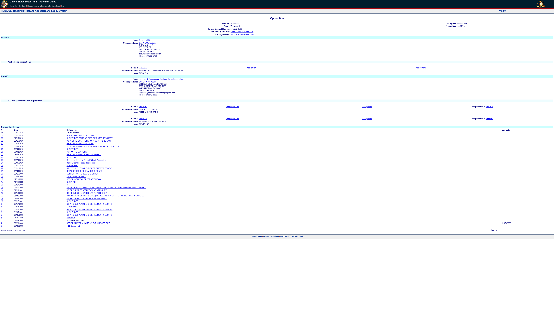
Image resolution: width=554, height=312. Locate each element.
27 (2, 155)
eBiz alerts (52, 6)
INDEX (260, 236)
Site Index (17, 6)
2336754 (489, 119)
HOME (254, 236)
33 (2, 138)
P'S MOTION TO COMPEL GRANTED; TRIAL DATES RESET (93, 146)
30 (2, 146)
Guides (30, 6)
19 (2, 176)
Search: (494, 230)
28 (2, 152)
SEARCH (266, 236)
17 (2, 182)
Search (24, 6)
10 (2, 201)
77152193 (143, 68)
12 (2, 196)
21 (2, 171)
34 (2, 135)
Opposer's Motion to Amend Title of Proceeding (86, 160)
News (58, 6)
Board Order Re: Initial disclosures (81, 163)
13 (2, 193)
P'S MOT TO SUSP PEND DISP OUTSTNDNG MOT (89, 141)
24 (2, 163)
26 (2, 157)
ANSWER (71, 218)
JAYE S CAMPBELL (147, 82)
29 (2, 149)
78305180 (143, 107)
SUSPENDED (72, 149)
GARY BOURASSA (147, 43)
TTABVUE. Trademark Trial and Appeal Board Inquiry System (34, 11)
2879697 (489, 107)
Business (44, 6)
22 (2, 168)
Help (62, 6)
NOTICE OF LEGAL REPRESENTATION (84, 179)
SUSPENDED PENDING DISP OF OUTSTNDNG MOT (90, 138)
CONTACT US (284, 236)
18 (2, 179)
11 (2, 198)
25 (2, 160)
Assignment (421, 68)
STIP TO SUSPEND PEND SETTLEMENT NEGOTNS (89, 168)
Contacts (36, 6)
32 (2, 141)
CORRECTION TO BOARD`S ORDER (82, 174)
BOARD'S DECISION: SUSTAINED (81, 135)
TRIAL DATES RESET (76, 176)
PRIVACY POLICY (297, 236)
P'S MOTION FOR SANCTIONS (80, 144)
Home (12, 6)
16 (2, 185)
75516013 (143, 119)
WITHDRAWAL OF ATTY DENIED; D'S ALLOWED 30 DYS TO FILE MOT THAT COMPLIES (105, 196)
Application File (253, 68)
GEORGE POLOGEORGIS (242, 32)
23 (2, 166)
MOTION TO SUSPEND (77, 152)
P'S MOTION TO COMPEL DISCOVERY (84, 155)
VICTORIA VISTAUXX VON (242, 34)
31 (2, 144)
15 (2, 187)
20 (2, 174)
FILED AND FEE (74, 226)
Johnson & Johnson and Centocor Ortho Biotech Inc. (161, 79)
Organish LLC (144, 40)
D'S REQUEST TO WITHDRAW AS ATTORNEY (87, 190)
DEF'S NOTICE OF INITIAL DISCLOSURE (84, 171)
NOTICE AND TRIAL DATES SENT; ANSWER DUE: (88, 223)
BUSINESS (275, 236)
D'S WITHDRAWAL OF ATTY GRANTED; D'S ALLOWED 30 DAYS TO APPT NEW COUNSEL (106, 187)
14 (2, 190)
